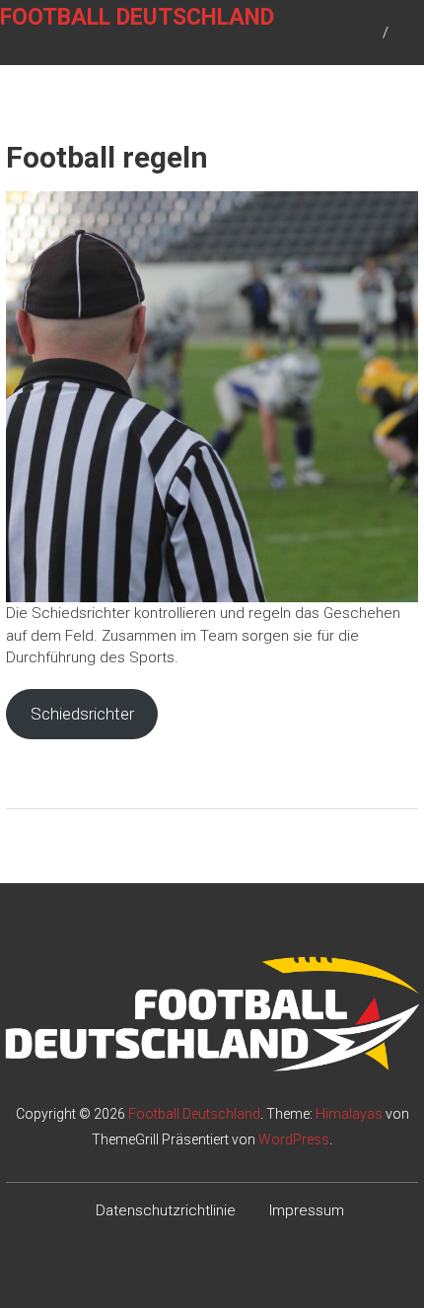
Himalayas (349, 1114)
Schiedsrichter (82, 713)
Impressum (306, 1210)
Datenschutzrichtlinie (166, 1210)
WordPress (293, 1139)
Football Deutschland (137, 17)
